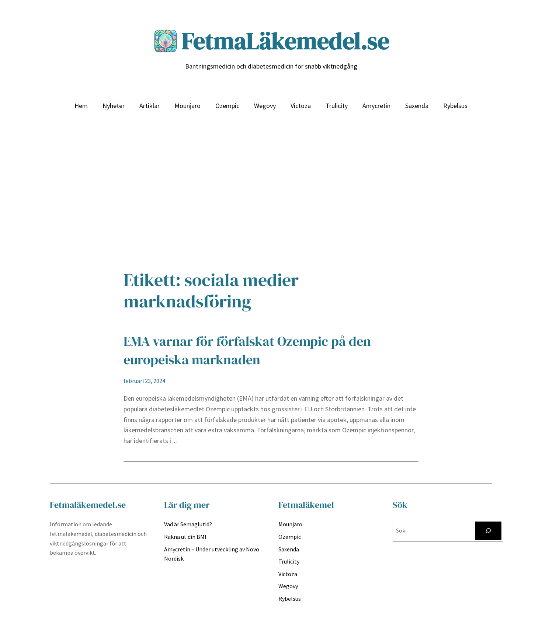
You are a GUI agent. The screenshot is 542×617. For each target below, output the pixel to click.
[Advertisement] (271, 198)
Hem (81, 105)
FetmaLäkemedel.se (285, 41)
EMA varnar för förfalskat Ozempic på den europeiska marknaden (247, 350)
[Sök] (488, 531)
